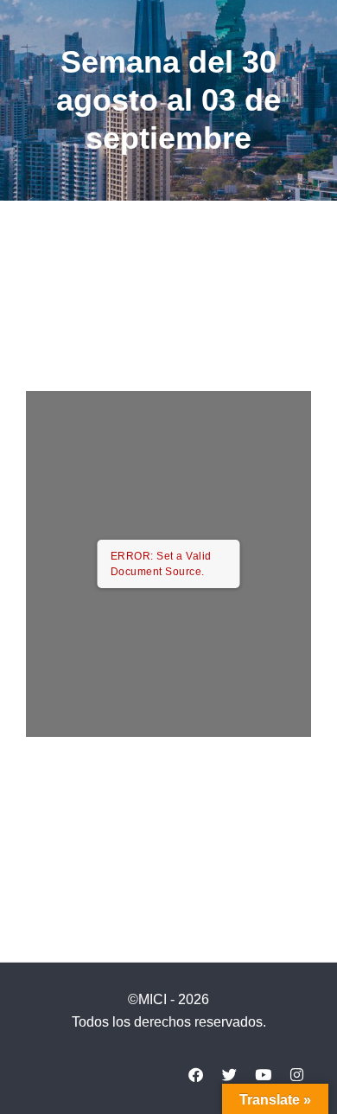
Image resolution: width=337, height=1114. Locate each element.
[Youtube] (262, 1074)
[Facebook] (195, 1074)
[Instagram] (296, 1074)
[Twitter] (229, 1074)
